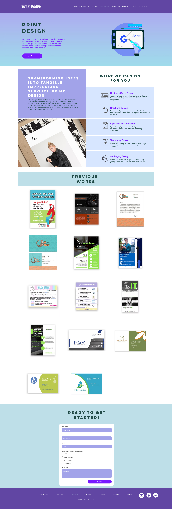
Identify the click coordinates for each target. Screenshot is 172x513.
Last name (65, 435)
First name (65, 426)
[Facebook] (148, 495)
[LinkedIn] (155, 495)
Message (65, 467)
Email (64, 443)
